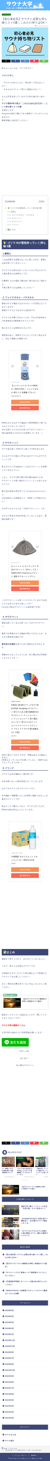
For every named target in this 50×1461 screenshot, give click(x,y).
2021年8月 (9, 1382)
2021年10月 (10, 1370)
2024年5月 (9, 1322)
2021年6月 (9, 1394)
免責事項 (33, 1455)
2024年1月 (9, 1334)
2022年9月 (9, 1352)
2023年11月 (10, 1340)
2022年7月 (9, 1358)
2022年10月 (10, 1346)
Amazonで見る (25, 402)
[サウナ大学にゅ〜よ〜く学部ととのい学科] (25, 8)
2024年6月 (9, 1316)
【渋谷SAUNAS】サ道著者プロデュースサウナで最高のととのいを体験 (26, 1292)
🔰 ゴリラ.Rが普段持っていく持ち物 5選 (24, 208)
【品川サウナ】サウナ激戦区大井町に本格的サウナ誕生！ (26, 1265)
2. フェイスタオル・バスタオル (22, 215)
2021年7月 (9, 1388)
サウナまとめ (6, 14)
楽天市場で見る (25, 408)
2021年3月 (9, 1412)
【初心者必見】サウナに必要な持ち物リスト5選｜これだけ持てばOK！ (26, 1256)
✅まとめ (11, 230)
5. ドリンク (14, 225)
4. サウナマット (16, 221)
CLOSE (41, 201)
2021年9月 (9, 1376)
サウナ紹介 (9, 1441)
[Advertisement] (25, 158)
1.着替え (13, 212)
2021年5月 (9, 1400)
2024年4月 (9, 1328)
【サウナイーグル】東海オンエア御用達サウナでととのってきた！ (26, 1274)
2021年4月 (9, 1406)
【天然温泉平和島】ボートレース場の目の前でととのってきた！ (26, 1283)
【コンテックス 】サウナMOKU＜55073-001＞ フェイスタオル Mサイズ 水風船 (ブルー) (25, 389)
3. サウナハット (16, 218)
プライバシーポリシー (20, 1455)
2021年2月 (9, 1418)
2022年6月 (9, 1364)
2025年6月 (9, 1310)
